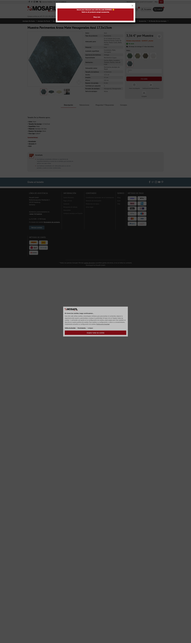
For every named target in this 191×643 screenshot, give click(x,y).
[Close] (132, 5)
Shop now (96, 17)
